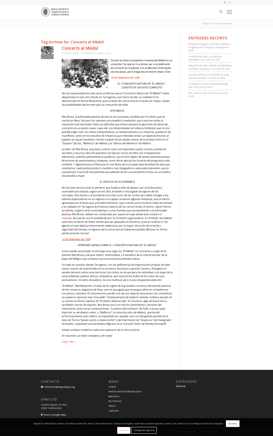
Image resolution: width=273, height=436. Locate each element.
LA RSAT (112, 386)
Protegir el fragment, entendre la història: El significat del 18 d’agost (209, 45)
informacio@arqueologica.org (60, 386)
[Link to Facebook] (229, 2)
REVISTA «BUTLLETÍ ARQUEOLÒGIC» (125, 391)
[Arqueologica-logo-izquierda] (56, 12)
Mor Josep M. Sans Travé (201, 93)
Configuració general (144, 430)
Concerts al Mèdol (80, 48)
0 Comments (86, 53)
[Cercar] (220, 12)
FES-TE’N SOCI (115, 401)
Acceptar (232, 423)
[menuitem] (220, 12)
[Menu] (228, 12)
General (99, 53)
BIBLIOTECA (114, 396)
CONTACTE (114, 410)
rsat (109, 53)
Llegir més (68, 341)
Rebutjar (124, 430)
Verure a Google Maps (54, 414)
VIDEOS (112, 405)
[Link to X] (225, 2)
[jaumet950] (47, 52)
